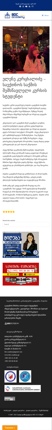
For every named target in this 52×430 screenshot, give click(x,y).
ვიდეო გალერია (18, 410)
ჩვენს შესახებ (43, 410)
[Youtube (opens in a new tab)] (26, 6)
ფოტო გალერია (31, 410)
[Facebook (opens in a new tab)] (20, 6)
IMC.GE (35, 415)
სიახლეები (7, 410)
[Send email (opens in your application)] (32, 6)
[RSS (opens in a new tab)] (29, 6)
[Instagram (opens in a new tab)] (23, 6)
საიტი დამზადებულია (25, 415)
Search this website (9, 220)
